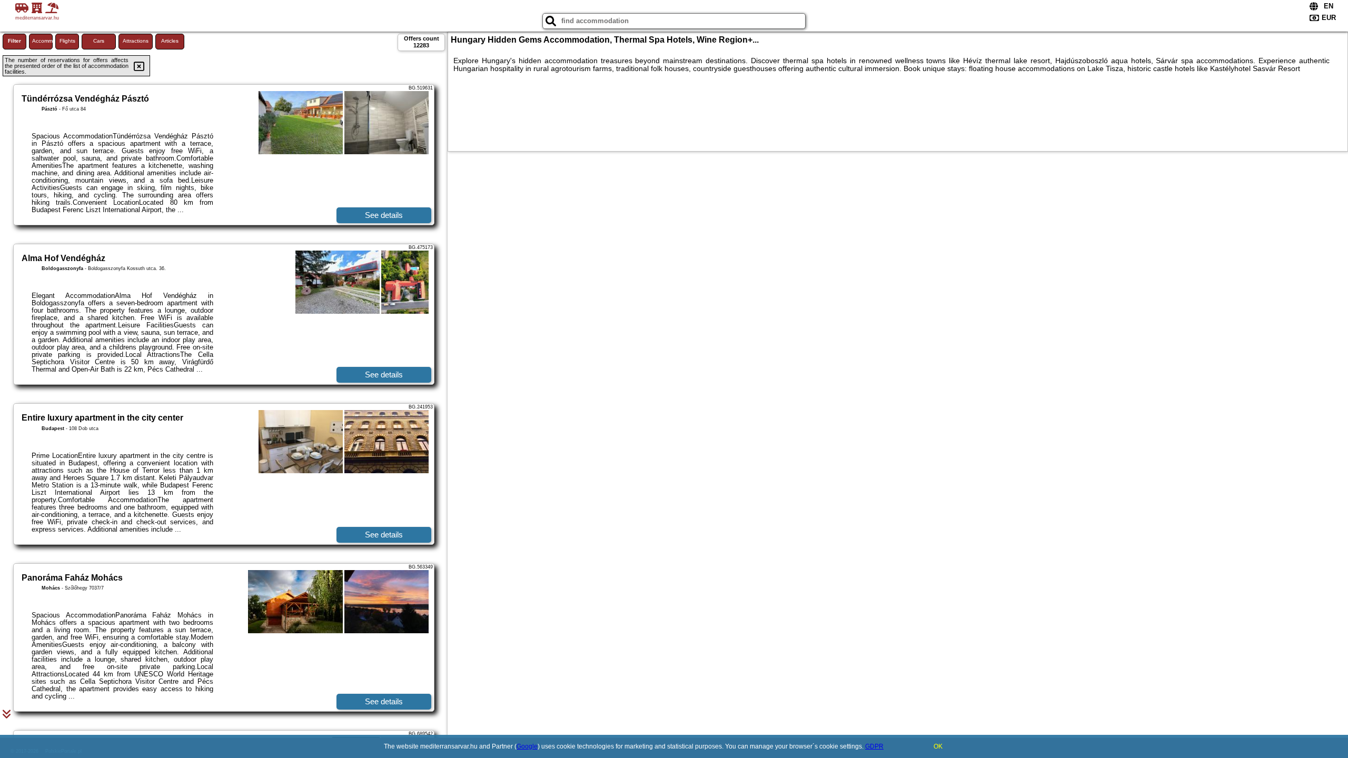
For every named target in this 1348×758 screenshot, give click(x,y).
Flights (67, 41)
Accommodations (42, 41)
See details (384, 215)
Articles (170, 41)
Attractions (135, 41)
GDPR (874, 746)
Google (527, 746)
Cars (98, 41)
